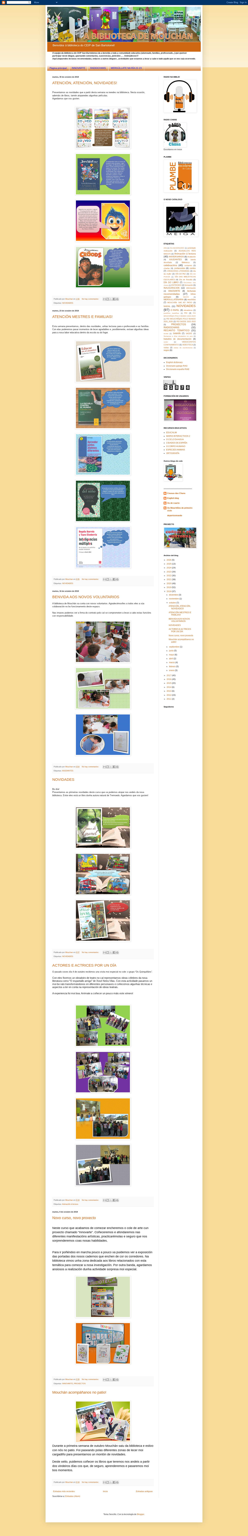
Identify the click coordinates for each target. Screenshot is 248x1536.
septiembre (174, 647)
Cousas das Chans (176, 493)
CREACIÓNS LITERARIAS (178, 271)
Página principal (58, 68)
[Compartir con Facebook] (114, 299)
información (191, 288)
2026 (169, 560)
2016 (169, 679)
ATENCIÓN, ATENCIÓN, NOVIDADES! (84, 83)
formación (189, 285)
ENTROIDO (176, 285)
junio (171, 651)
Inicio (105, 1491)
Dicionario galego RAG (176, 366)
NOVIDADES (67, 303)
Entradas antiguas (144, 1491)
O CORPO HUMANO (175, 446)
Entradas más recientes (64, 1491)
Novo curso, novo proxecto (74, 1218)
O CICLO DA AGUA (175, 439)
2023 (169, 572)
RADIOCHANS (98, 68)
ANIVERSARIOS (176, 256)
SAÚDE (189, 333)
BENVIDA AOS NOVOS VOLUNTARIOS (85, 597)
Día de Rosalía (185, 280)
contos (193, 268)
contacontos (179, 268)
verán (166, 342)
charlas (167, 268)
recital (166, 333)
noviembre (174, 599)
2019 (169, 587)
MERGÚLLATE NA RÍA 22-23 (126, 68)
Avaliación (191, 257)
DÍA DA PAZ (180, 274)
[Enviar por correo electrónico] (104, 299)
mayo (172, 655)
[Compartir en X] (111, 299)
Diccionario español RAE (177, 369)
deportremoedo (174, 515)
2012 (169, 695)
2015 (169, 683)
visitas (166, 348)
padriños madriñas (171, 313)
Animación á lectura (70, 1204)
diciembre (174, 595)
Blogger (140, 1514)
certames (188, 265)
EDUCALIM (171, 432)
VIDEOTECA (187, 345)
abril (171, 658)
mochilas (191, 299)
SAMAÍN (177, 333)
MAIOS (186, 297)
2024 (169, 568)
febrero (172, 666)
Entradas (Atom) (72, 1496)
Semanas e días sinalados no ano (178, 336)
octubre (172, 603)
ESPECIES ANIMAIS (175, 450)
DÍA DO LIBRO (171, 282)
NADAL (167, 306)
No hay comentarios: (90, 299)
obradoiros (188, 310)
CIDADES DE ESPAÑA (176, 443)
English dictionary (174, 362)
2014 (169, 687)
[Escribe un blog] (107, 299)
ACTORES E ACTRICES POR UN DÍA (84, 965)
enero (172, 670)
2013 (169, 691)
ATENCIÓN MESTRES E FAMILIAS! (82, 317)
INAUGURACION (172, 288)
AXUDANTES (67, 771)
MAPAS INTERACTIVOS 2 (178, 436)
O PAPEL (175, 310)
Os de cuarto (173, 503)
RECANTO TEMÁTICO (176, 330)
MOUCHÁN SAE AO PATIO (179, 302)
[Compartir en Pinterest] (117, 299)
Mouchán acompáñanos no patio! (79, 1392)
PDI (185, 313)
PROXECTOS (80, 1384)
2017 (169, 675)
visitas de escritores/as (183, 348)
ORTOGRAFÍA (172, 453)
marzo (172, 662)
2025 (169, 564)
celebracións (170, 265)
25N (165, 248)
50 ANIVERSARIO (177, 248)
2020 (169, 583)
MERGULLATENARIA (174, 299)
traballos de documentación (177, 339)
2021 (169, 579)
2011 (169, 699)
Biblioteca (185, 262)
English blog (173, 498)
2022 (169, 575)
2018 (169, 591)
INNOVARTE (78, 68)
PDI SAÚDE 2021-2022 (186, 321)
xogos (166, 350)
